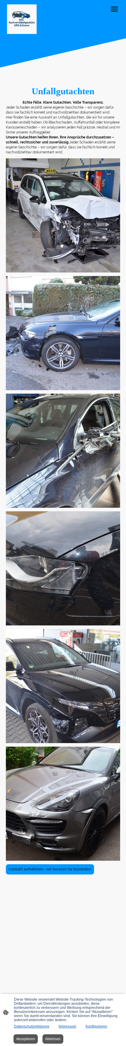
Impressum (67, 1026)
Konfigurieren (96, 1026)
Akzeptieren (25, 1039)
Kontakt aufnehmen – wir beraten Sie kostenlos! (49, 869)
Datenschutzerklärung (31, 1026)
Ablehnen (53, 1039)
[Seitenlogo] (22, 19)
